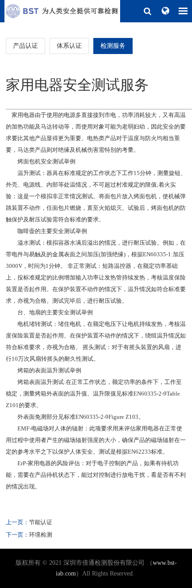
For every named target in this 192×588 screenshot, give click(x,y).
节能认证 (40, 522)
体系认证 (69, 45)
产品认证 (25, 45)
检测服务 (112, 45)
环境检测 (40, 534)
